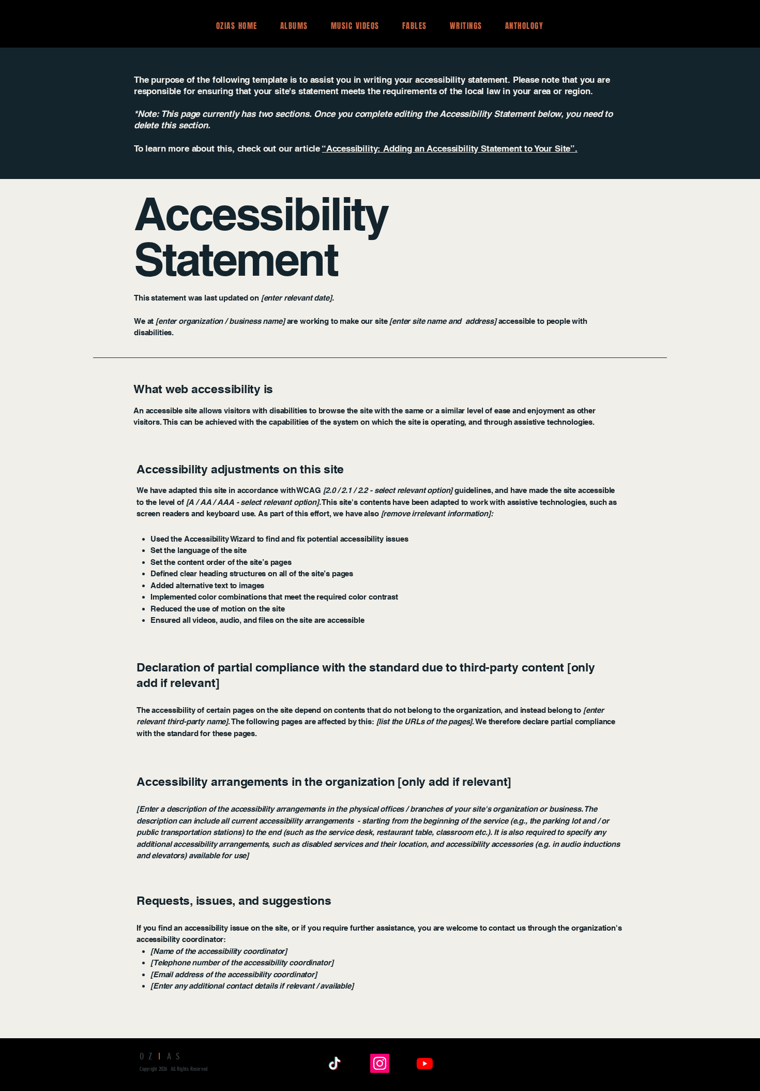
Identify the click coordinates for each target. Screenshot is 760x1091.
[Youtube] (424, 1063)
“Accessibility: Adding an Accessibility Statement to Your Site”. (449, 148)
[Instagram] (379, 1063)
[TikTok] (334, 1063)
